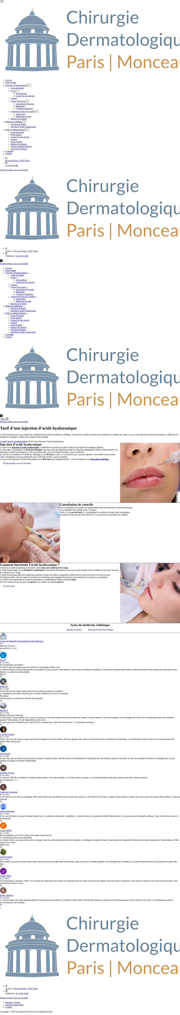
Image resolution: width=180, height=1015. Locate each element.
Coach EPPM (5, 830)
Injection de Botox (18, 308)
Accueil (8, 268)
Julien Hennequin (7, 811)
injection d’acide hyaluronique (25, 447)
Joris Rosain (5, 753)
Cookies (8, 1007)
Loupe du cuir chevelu (25, 282)
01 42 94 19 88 (22, 256)
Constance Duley (7, 734)
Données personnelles (14, 1005)
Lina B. (3, 660)
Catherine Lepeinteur (9, 792)
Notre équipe (10, 270)
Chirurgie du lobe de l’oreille (23, 296)
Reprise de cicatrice (19, 304)
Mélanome (20, 292)
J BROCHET (5, 876)
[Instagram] (1, 261)
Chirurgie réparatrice (24, 294)
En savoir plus (9, 586)
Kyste (13, 277)
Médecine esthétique (13, 306)
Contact (8, 337)
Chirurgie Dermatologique (16, 273)
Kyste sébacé (21, 280)
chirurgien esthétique (99, 459)
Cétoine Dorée (6, 857)
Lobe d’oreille (16, 325)
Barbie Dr (4, 686)
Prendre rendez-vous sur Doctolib (14, 264)
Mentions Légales (12, 1002)
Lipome (14, 285)
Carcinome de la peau (25, 289)
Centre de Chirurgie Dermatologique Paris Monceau (21, 641)
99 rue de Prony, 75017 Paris (26, 251)
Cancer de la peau (18, 287)
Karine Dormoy (6, 895)
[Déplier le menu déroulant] (29, 273)
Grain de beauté (17, 275)
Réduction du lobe (23, 301)
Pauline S (4, 710)
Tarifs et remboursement (15, 313)
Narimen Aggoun (7, 773)
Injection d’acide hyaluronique (23, 311)
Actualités (9, 334)
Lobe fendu (20, 299)
